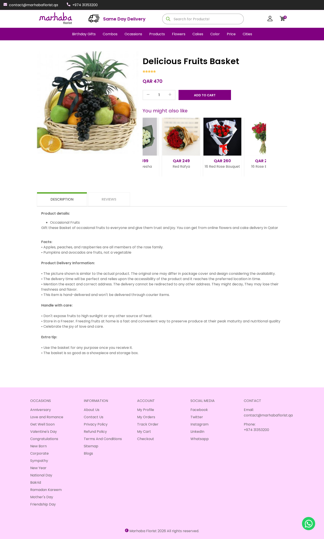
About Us (91, 409)
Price (231, 34)
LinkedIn (197, 431)
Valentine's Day (43, 431)
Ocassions (133, 34)
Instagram (199, 424)
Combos (110, 34)
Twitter (196, 417)
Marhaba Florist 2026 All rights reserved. (164, 530)
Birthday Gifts (84, 34)
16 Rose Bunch (244, 166)
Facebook (199, 409)
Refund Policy (95, 431)
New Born (38, 446)
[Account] (270, 19)
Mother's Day (41, 497)
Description (61, 199)
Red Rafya (162, 166)
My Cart (144, 431)
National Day (41, 475)
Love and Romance (46, 417)
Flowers (178, 34)
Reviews (109, 199)
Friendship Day (43, 504)
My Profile (145, 409)
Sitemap (91, 446)
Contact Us (93, 417)
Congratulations (44, 438)
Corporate (39, 453)
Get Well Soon (42, 424)
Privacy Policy (96, 424)
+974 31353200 (85, 4)
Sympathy (39, 460)
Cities (247, 34)
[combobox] (203, 19)
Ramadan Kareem (46, 489)
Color (215, 34)
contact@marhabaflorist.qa (33, 4)
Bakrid (35, 482)
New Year (38, 467)
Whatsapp (199, 438)
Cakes (197, 34)
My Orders (146, 417)
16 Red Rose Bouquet (203, 166)
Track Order (147, 424)
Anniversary (40, 409)
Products (157, 34)
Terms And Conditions (103, 438)
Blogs (88, 453)
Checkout (145, 438)
